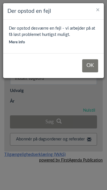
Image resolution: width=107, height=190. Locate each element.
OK (90, 65)
